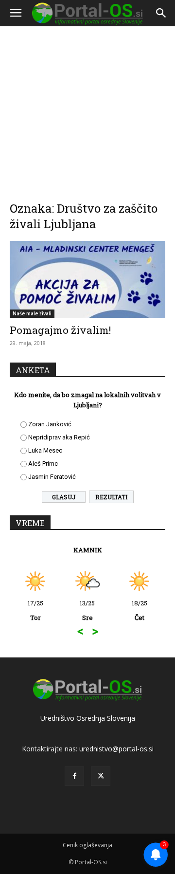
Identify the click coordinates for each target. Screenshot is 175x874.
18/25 (139, 610)
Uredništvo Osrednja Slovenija (87, 718)
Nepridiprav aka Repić (59, 437)
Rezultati (111, 497)
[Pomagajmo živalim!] (87, 279)
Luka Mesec (45, 450)
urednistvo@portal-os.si (116, 748)
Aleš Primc (43, 463)
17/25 (35, 610)
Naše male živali (32, 313)
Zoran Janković (49, 424)
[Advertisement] (87, 107)
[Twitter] (100, 776)
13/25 (87, 610)
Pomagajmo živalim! (60, 330)
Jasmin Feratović (52, 476)
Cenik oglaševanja (87, 845)
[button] (15, 13)
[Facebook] (74, 776)
